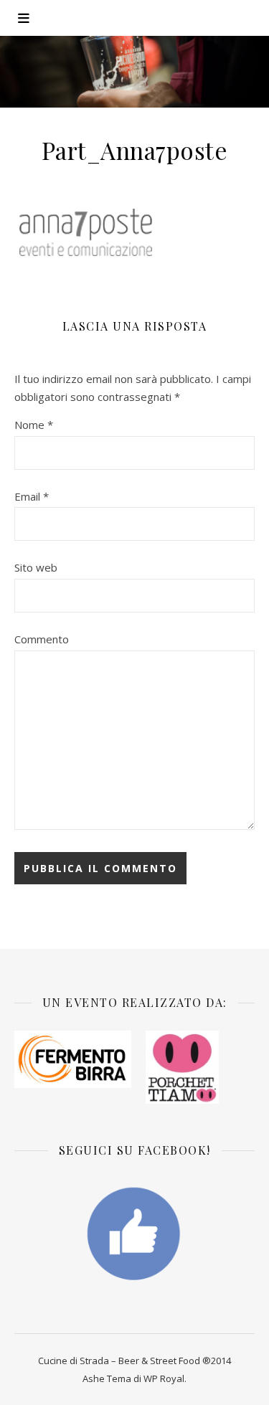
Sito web (35, 567)
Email (31, 496)
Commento (41, 639)
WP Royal (163, 1378)
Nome (33, 424)
